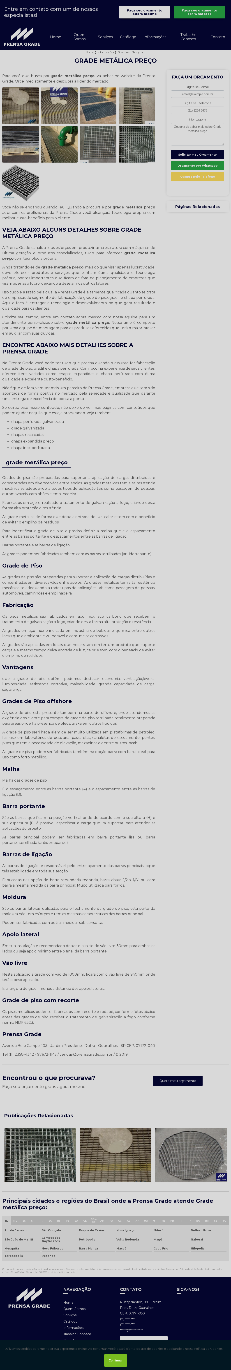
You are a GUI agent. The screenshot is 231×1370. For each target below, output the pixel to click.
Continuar (115, 1360)
